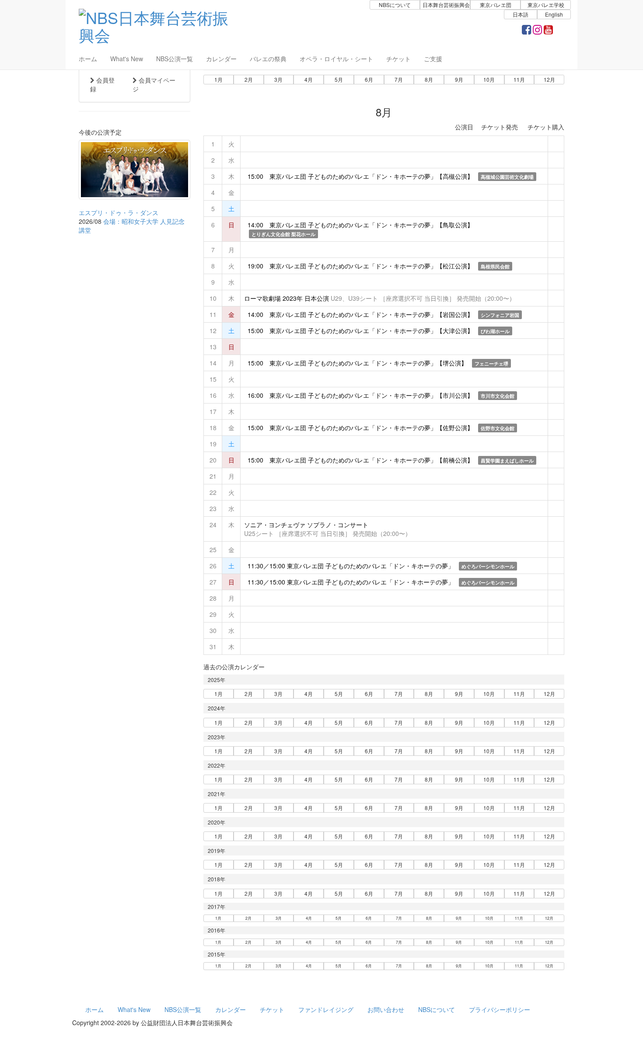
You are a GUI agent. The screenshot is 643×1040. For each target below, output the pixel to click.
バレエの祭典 (268, 58)
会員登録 (102, 84)
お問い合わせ (385, 1009)
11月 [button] (519, 79)
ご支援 (433, 58)
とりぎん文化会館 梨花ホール (283, 234)
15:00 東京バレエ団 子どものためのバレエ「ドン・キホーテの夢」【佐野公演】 (359, 427)
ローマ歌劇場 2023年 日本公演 (286, 298)
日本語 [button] (520, 14)
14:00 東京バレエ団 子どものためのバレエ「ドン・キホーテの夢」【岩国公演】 (359, 314)
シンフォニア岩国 (500, 315)
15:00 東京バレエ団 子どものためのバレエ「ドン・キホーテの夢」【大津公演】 (359, 330)
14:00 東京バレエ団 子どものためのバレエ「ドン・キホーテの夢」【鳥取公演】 (359, 224)
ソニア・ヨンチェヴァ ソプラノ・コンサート (306, 524)
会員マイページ (154, 84)
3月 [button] (278, 79)
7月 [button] (399, 79)
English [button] (554, 14)
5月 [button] (339, 79)
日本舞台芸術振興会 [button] (446, 4)
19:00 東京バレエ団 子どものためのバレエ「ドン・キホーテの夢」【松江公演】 (359, 265)
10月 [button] (489, 79)
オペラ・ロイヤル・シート (336, 58)
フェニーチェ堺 (491, 363)
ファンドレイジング (325, 1009)
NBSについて (436, 1009)
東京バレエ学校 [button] (546, 4)
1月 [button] (218, 79)
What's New (126, 58)
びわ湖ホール (495, 331)
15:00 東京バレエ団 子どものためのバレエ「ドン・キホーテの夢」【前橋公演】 (359, 460)
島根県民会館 (495, 266)
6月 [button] (369, 79)
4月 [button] (308, 79)
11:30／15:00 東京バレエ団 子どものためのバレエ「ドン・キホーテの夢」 (350, 565)
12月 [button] (549, 79)
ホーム (88, 58)
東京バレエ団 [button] (495, 4)
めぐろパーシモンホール (487, 566)
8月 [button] (429, 79)
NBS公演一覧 (174, 58)
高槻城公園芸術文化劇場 (507, 177)
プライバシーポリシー (499, 1009)
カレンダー (221, 58)
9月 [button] (459, 79)
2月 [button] (249, 79)
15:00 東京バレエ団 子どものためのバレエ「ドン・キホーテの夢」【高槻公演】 (359, 176)
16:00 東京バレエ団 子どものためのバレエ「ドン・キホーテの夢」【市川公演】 (359, 395)
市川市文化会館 (497, 396)
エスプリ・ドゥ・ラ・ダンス (118, 212)
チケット (398, 58)
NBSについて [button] (395, 4)
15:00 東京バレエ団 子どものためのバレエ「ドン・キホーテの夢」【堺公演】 (356, 362)
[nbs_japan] (537, 31)
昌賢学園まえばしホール (507, 460)
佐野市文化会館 (497, 428)
